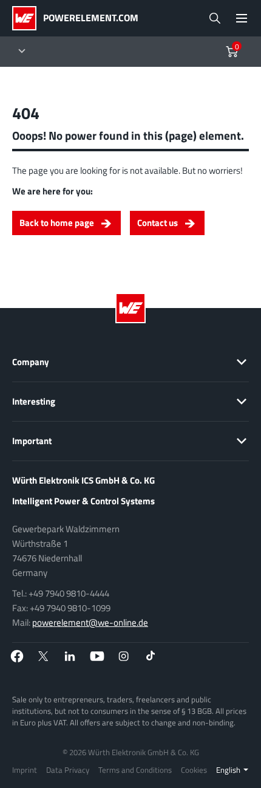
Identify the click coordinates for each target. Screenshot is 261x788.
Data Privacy (67, 770)
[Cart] (232, 51)
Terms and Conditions (135, 770)
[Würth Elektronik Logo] (27, 18)
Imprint (24, 770)
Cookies (194, 770)
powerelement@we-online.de (90, 622)
